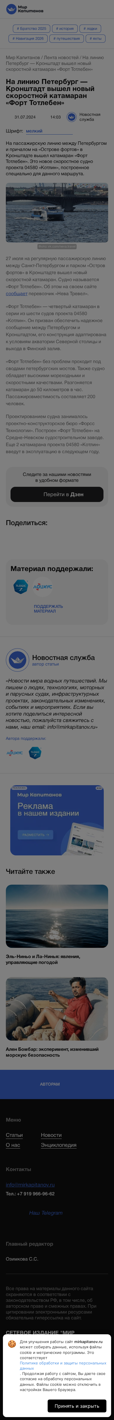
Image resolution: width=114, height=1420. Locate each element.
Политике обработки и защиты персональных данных (63, 1366)
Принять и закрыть (77, 1406)
